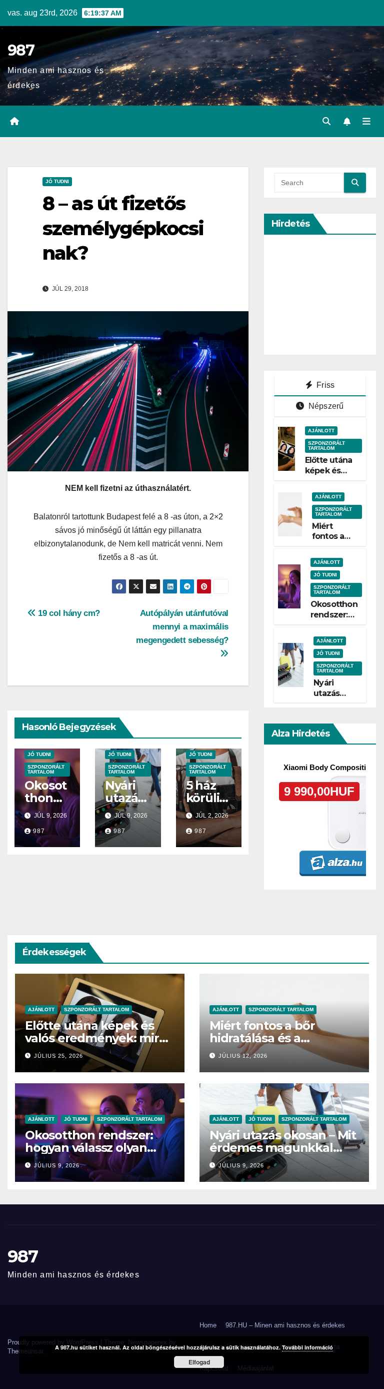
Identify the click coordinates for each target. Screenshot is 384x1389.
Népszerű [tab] (325, 406)
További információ (307, 1347)
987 (21, 50)
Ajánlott (321, 430)
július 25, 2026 (58, 1056)
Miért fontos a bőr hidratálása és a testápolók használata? (278, 1038)
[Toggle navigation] (366, 121)
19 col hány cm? (68, 613)
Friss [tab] (324, 385)
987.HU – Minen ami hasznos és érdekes (285, 1325)
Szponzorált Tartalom (46, 769)
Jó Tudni (57, 181)
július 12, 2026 (243, 1056)
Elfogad (199, 1361)
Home (208, 1325)
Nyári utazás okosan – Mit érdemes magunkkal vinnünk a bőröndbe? (283, 1147)
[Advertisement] (329, 295)
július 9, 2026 (57, 1165)
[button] (326, 121)
